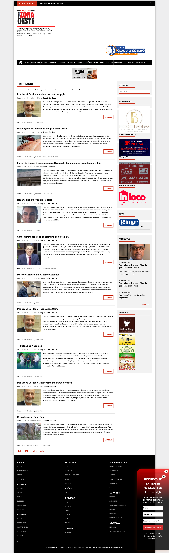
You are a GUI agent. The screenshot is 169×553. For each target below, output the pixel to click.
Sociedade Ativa (120, 62)
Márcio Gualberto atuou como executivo (38, 274)
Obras (19, 475)
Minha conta (140, 62)
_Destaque (30, 122)
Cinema (67, 510)
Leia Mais (108, 117)
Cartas (112, 475)
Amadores (113, 501)
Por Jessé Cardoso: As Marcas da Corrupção (41, 94)
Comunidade (114, 483)
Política (89, 62)
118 (40, 451)
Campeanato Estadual (118, 505)
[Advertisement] (106, 26)
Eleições (20, 501)
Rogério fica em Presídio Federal (34, 199)
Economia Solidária (72, 475)
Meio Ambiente (40, 157)
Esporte (81, 62)
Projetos (20, 509)
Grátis (67, 519)
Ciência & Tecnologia (117, 531)
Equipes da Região (116, 517)
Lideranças (21, 505)
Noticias (50, 157)
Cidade (27, 62)
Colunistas (35, 62)
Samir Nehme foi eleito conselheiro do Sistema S (43, 236)
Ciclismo (112, 509)
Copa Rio (112, 513)
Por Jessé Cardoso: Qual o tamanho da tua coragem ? (45, 382)
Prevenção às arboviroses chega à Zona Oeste (42, 128)
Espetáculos (70, 514)
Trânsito (20, 479)
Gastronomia (22, 527)
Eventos (68, 479)
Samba (95, 62)
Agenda (68, 506)
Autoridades (114, 471)
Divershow (21, 523)
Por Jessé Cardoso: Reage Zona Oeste (37, 309)
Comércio (38, 268)
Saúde (102, 62)
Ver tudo (145, 304)
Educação (61, 62)
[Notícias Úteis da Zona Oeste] (20, 62)
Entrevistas (71, 62)
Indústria (69, 483)
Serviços (109, 62)
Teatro (67, 523)
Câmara (20, 497)
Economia (52, 62)
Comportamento (115, 479)
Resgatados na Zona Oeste (31, 417)
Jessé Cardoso (49, 98)
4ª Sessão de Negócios (29, 346)
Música (20, 535)
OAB (110, 487)
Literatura (21, 531)
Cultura (44, 62)
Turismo (131, 62)
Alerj (36, 445)
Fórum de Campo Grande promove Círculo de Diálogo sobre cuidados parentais (59, 163)
